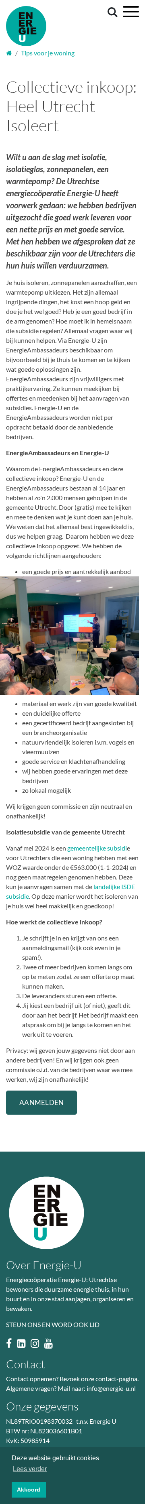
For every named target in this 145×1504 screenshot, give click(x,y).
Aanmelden (41, 1102)
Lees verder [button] (30, 1468)
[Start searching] (111, 11)
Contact (25, 1364)
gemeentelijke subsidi (97, 848)
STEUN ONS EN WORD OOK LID (52, 1324)
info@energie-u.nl (111, 1388)
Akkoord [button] (28, 1489)
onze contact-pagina (109, 1378)
